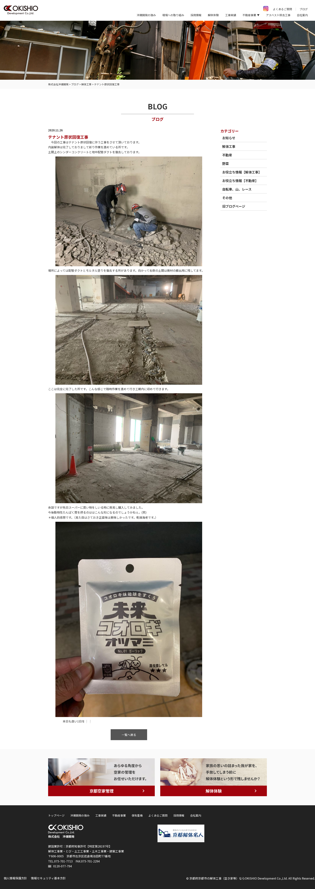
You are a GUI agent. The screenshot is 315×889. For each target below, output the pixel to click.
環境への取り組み (173, 15)
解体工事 (228, 146)
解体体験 (213, 15)
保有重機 (137, 815)
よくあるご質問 (282, 9)
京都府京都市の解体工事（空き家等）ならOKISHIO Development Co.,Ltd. (238, 878)
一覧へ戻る (129, 734)
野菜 (225, 163)
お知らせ (228, 137)
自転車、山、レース (237, 189)
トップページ (56, 815)
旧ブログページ (233, 206)
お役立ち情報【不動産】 (240, 180)
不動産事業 (119, 815)
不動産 (227, 155)
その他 (227, 197)
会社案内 (302, 15)
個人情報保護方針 (15, 878)
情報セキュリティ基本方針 (48, 878)
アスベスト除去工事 (278, 15)
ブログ (304, 9)
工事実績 (230, 15)
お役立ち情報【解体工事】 (242, 172)
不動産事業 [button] (249, 15)
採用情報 (195, 15)
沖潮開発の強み (146, 15)
